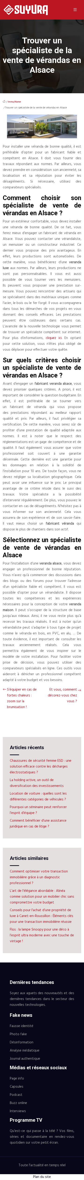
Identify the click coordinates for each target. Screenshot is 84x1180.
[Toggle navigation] (75, 10)
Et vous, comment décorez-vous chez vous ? (62, 695)
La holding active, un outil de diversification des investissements (37, 783)
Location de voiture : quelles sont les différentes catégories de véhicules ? (38, 796)
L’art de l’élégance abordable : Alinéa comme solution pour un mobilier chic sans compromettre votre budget (42, 896)
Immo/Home (14, 102)
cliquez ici (54, 338)
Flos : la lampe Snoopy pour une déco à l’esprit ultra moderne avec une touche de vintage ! (42, 935)
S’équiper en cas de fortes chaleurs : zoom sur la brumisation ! (22, 698)
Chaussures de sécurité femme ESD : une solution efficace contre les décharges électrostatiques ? (40, 766)
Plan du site (42, 1177)
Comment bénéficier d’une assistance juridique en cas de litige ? (38, 823)
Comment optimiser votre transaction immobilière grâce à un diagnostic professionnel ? (39, 877)
